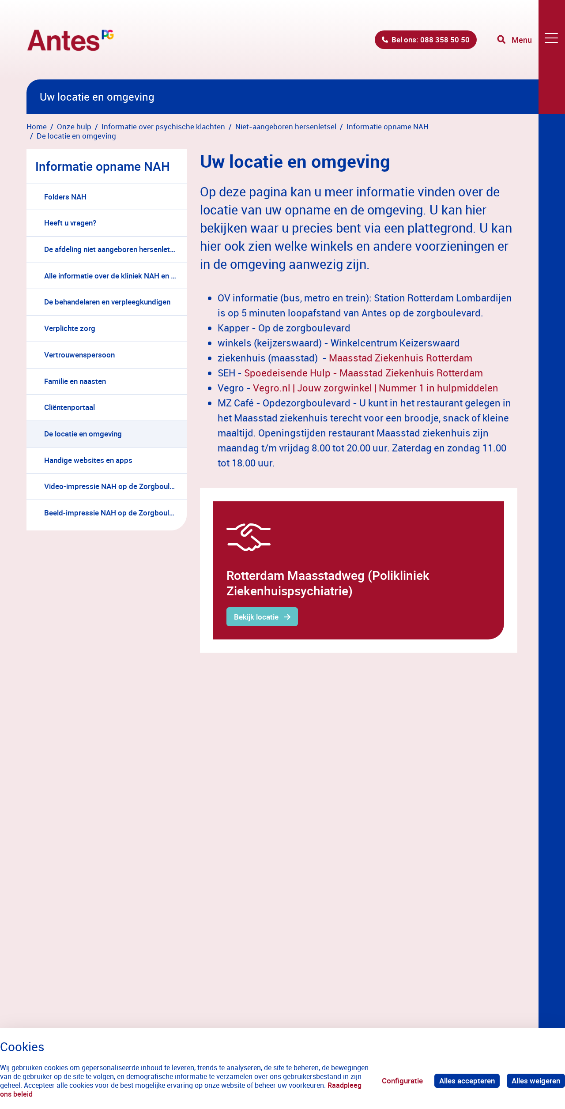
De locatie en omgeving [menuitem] (83, 434)
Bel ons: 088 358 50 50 (431, 39)
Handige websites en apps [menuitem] (88, 460)
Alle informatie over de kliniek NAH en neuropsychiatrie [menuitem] (115, 276)
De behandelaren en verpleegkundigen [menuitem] (107, 302)
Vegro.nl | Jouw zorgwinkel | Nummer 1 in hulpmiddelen (375, 387)
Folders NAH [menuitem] (65, 197)
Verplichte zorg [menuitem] (69, 328)
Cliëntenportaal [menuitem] (69, 407)
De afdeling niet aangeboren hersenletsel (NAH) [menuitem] (115, 249)
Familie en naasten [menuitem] (75, 381)
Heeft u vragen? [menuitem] (70, 223)
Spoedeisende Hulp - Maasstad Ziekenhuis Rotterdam (363, 372)
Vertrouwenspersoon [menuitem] (79, 355)
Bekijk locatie (256, 617)
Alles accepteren (467, 1080)
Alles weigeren (536, 1080)
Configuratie (402, 1080)
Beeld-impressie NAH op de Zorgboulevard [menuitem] (115, 513)
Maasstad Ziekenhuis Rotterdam (400, 357)
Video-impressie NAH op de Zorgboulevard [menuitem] (115, 486)
